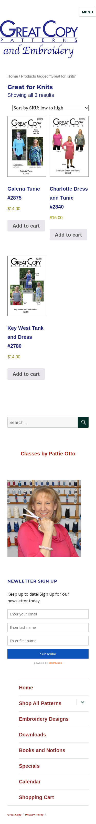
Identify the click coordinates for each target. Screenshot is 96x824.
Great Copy (14, 814)
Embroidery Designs (44, 719)
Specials (29, 766)
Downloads (32, 734)
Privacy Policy (34, 814)
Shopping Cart (36, 797)
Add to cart (26, 226)
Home (12, 76)
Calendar (30, 781)
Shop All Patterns (40, 703)
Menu (87, 12)
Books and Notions (42, 750)
